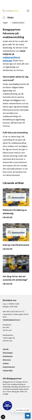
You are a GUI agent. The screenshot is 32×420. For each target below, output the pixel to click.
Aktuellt (5, 349)
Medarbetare (8, 356)
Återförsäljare (8, 353)
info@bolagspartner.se (11, 320)
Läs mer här (7, 217)
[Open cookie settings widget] (3, 417)
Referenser (7, 360)
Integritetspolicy (9, 367)
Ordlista (6, 363)
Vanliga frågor (8, 370)
